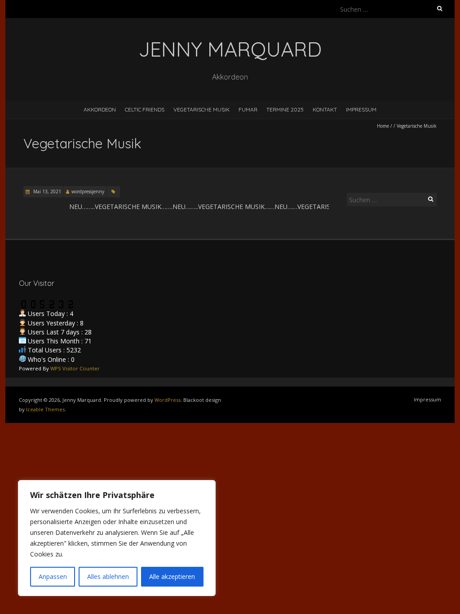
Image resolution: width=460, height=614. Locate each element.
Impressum (361, 109)
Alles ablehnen (108, 576)
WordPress (168, 399)
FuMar (248, 109)
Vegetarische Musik (201, 109)
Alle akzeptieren (172, 576)
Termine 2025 (285, 109)
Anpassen (53, 576)
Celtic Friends (144, 109)
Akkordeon (100, 109)
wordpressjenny (87, 191)
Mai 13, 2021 (46, 191)
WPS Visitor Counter (75, 368)
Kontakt (325, 109)
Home (383, 126)
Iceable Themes (45, 409)
